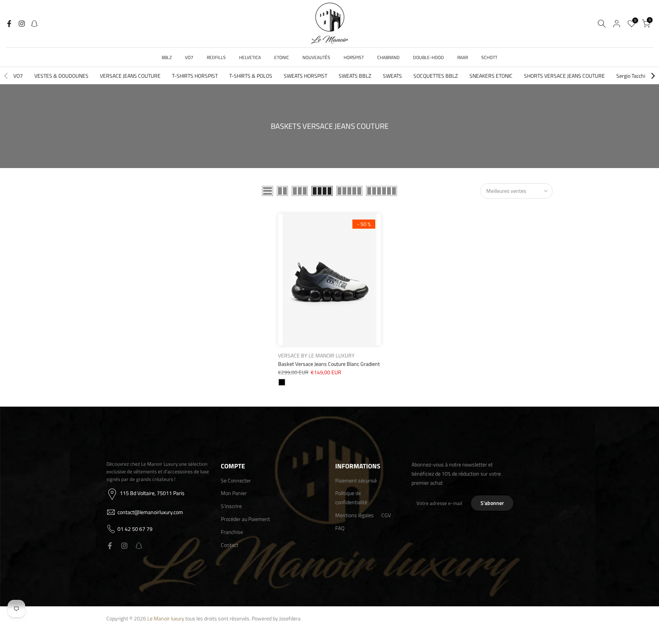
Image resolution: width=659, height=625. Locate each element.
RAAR (462, 57)
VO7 (189, 57)
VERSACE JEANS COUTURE (130, 76)
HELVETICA (250, 57)
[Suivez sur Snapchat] (34, 23)
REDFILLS (216, 57)
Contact (229, 545)
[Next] (652, 75)
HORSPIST (354, 57)
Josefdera (290, 618)
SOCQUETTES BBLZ (435, 76)
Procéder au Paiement (245, 519)
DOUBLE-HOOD (428, 57)
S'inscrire (231, 506)
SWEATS (392, 76)
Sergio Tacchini (632, 76)
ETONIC (281, 57)
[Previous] (6, 75)
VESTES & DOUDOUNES (61, 76)
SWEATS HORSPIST (305, 76)
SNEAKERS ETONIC (491, 76)
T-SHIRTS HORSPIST (195, 76)
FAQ (339, 528)
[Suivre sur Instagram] (21, 23)
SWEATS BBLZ (355, 76)
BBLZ (167, 57)
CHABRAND (388, 57)
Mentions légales (354, 515)
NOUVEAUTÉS (316, 57)
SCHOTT (489, 57)
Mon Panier (234, 493)
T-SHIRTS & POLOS (250, 76)
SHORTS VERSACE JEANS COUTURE (564, 76)
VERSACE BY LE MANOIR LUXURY (316, 355)
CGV (386, 515)
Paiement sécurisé (356, 480)
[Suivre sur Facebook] (9, 23)
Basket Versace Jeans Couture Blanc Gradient (329, 364)
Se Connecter (236, 480)
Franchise (232, 532)
